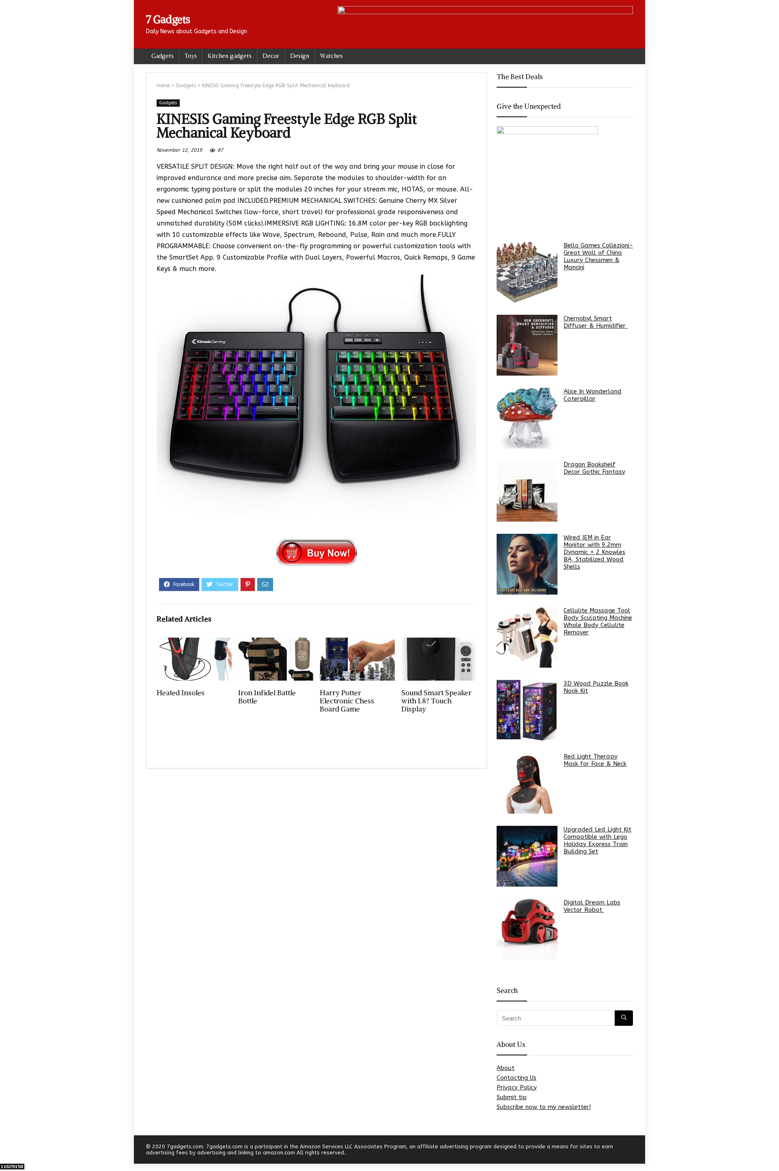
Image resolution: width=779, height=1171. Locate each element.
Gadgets (162, 56)
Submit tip (512, 1097)
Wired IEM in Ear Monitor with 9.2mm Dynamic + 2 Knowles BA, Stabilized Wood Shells (594, 552)
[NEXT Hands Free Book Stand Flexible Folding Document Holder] (771, 1150)
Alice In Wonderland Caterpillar (593, 395)
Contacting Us (516, 1077)
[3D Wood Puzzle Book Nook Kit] (527, 710)
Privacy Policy (517, 1087)
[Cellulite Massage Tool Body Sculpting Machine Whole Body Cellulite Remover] (527, 637)
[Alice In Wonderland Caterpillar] (527, 418)
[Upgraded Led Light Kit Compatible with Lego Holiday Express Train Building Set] (527, 856)
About (505, 1068)
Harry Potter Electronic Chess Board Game (347, 700)
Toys (191, 56)
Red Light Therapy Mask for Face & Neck (595, 760)
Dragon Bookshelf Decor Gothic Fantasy (594, 468)
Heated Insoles (180, 692)
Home (163, 85)
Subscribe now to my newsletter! (544, 1107)
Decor (271, 56)
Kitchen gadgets (230, 56)
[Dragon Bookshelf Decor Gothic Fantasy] (527, 491)
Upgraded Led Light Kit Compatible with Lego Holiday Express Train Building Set (597, 840)
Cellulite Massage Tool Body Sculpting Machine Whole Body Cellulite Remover (598, 621)
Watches (331, 56)
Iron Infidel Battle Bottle (267, 696)
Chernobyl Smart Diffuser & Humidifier (596, 322)
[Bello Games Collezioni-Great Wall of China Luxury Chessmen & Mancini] (527, 272)
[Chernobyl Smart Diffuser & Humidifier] (527, 345)
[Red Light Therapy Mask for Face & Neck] (527, 783)
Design (299, 56)
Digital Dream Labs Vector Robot (592, 906)
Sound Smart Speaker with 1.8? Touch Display (436, 700)
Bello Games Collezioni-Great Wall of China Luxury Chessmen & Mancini (598, 256)
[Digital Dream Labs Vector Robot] (527, 929)
